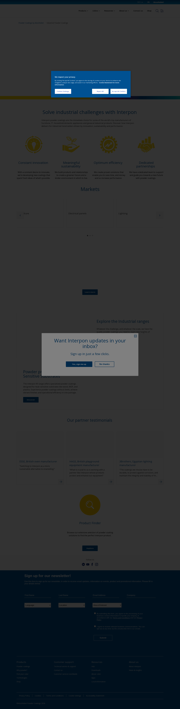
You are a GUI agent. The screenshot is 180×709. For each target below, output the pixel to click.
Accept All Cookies (119, 91)
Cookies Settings (63, 91)
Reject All (100, 91)
